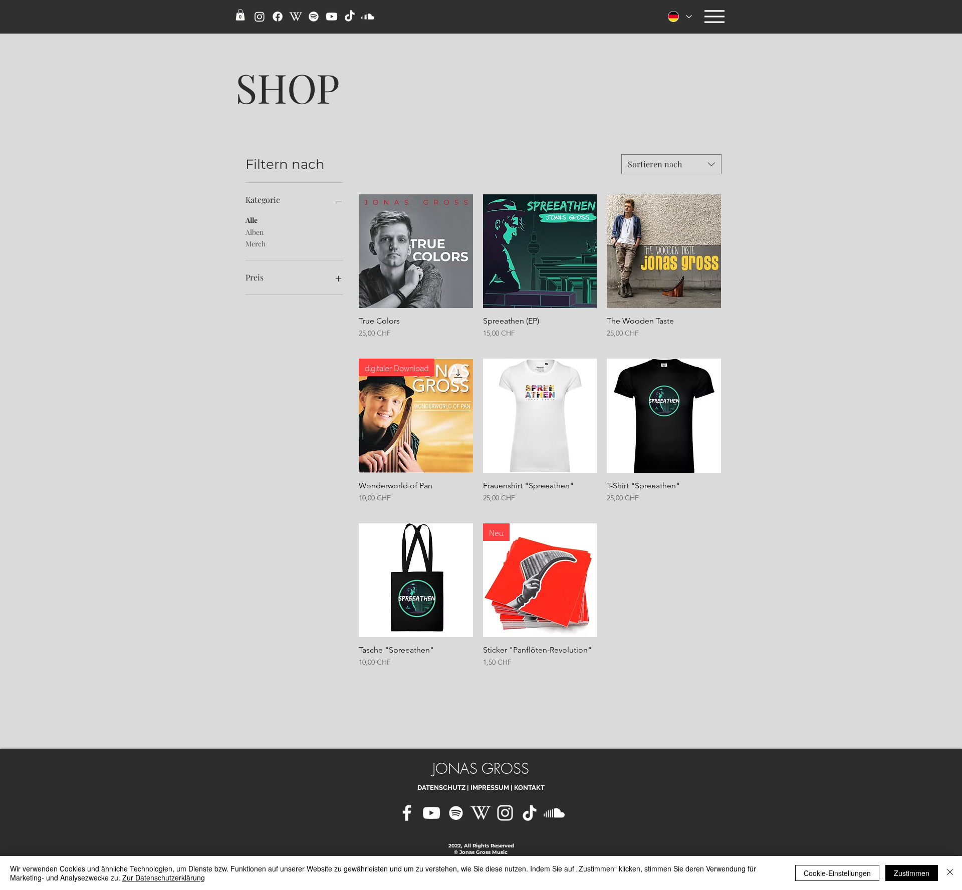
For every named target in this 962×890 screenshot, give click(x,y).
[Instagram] (259, 16)
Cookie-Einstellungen (837, 873)
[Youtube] (331, 16)
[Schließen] (950, 873)
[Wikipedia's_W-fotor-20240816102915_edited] (295, 16)
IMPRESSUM (489, 787)
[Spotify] (313, 16)
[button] (240, 15)
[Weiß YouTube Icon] (431, 812)
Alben (255, 232)
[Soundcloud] (367, 16)
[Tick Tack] (349, 16)
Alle (252, 220)
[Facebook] (277, 16)
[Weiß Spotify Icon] (455, 812)
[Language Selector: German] (679, 16)
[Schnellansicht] (416, 251)
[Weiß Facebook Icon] (406, 812)
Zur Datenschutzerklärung (163, 877)
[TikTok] (529, 812)
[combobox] (671, 164)
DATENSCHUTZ (441, 787)
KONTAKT (529, 787)
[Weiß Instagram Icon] (505, 812)
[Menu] (714, 16)
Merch (256, 243)
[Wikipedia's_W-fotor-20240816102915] (480, 812)
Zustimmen (911, 873)
